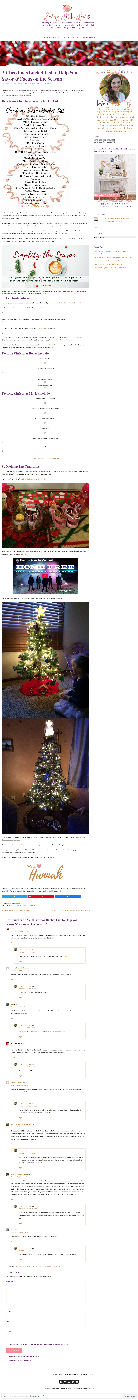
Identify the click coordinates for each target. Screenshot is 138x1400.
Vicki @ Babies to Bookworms (21, 968)
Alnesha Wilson (16, 1082)
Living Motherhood (70, 37)
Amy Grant (42, 345)
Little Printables (71, 1375)
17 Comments (46, 83)
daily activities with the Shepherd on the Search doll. (65, 303)
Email (9, 1321)
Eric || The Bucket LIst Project (21, 1124)
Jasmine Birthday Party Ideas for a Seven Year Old (110, 268)
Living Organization (51, 37)
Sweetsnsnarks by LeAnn (19, 929)
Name (9, 1311)
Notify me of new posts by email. (20, 1360)
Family (23, 905)
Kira (12, 1004)
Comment (9, 1281)
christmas (18, 905)
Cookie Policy (36, 1396)
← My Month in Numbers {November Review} (16, 910)
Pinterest (69, 1382)
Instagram (65, 1382)
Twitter (73, 1382)
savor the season (30, 905)
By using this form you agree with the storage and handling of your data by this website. (38, 1344)
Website (9, 1332)
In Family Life (17, 903)
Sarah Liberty (15, 1230)
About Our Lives (56, 1375)
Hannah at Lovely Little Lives (28, 83)
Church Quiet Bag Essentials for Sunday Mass (108, 264)
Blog (46, 1375)
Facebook (61, 1382)
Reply (13, 943)
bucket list (12, 905)
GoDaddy (91, 1388)
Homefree (22, 554)
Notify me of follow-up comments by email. (24, 1356)
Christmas (10, 903)
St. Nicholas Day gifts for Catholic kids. (33, 479)
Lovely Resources (87, 1375)
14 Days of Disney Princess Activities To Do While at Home (113, 257)
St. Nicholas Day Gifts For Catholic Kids (106, 261)
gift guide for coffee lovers (29, 845)
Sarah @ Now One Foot (19, 1174)
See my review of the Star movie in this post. (45, 458)
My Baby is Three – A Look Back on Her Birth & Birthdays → (70, 910)
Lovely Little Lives (25, 950)
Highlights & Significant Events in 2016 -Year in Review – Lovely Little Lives (40, 1266)
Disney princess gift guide (11, 840)
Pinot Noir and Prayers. (63, 340)
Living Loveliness (88, 37)
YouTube (77, 1382)
